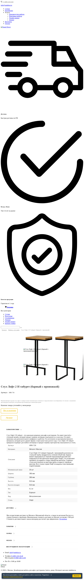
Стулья (7, 314)
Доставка (10, 508)
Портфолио (9, 11)
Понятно (76, 576)
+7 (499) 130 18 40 (8, 2)
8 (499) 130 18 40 (17, 556)
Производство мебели (16, 14)
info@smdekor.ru (15, 552)
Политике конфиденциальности (13, 577)
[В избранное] (77, 335)
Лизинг (11, 20)
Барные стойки (10, 323)
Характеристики (12, 429)
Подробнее (63, 519)
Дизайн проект (14, 18)
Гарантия (9, 526)
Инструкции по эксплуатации (18, 547)
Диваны (8, 320)
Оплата (7, 23)
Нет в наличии (9, 410)
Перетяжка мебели (15, 16)
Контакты (8, 22)
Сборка (9, 533)
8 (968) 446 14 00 (20, 558)
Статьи (7, 9)
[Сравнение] (80, 335)
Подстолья (8, 316)
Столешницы (9, 318)
